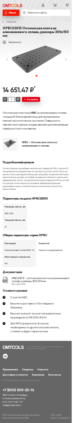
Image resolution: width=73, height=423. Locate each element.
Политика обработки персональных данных (21, 380)
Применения (10, 369)
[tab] (36, 76)
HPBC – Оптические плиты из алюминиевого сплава (39, 144)
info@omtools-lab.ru (12, 405)
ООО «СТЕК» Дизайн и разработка (60, 416)
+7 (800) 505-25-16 (18, 390)
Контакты (54, 374)
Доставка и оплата (15, 374)
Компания (38, 374)
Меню (12, 12)
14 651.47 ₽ (19, 90)
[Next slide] (66, 59)
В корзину (32, 99)
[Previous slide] (7, 59)
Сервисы (28, 369)
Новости (42, 369)
